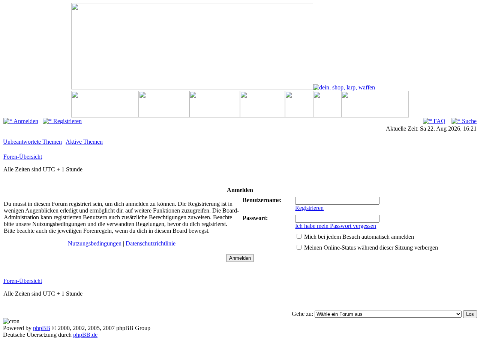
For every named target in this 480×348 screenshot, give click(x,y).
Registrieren (67, 121)
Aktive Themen (84, 141)
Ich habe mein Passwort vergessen (335, 226)
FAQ (439, 121)
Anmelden (25, 121)
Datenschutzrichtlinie (151, 243)
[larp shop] (344, 87)
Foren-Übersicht (22, 156)
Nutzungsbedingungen (95, 243)
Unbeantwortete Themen (32, 141)
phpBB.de (85, 335)
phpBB (41, 328)
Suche (468, 121)
